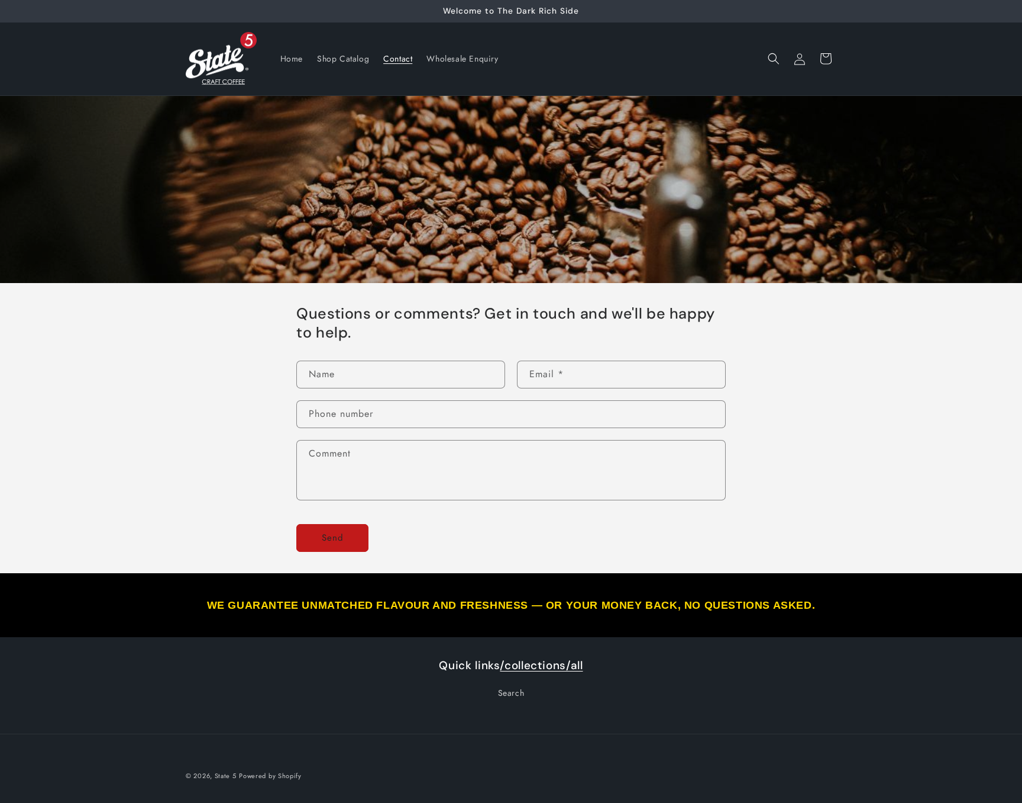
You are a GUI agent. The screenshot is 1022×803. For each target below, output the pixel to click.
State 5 (226, 775)
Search (511, 693)
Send (333, 537)
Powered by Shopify (270, 775)
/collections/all (541, 665)
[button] (774, 59)
